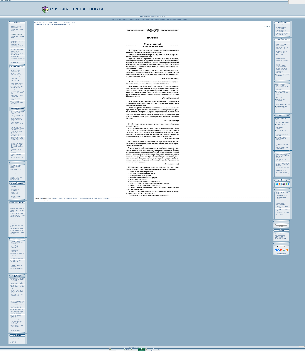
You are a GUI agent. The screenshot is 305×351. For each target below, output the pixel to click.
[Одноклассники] (279, 184)
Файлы (40, 22)
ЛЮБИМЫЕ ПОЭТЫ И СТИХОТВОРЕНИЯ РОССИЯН (281, 217)
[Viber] (285, 184)
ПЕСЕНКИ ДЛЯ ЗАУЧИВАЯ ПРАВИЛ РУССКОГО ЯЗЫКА (16, 173)
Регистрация (158, 16)
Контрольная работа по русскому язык (85, 198)
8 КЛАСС (12, 342)
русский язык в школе (72, 198)
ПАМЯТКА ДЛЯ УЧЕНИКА (15, 169)
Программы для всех (280, 236)
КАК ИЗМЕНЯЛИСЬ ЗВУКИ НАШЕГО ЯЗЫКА (15, 223)
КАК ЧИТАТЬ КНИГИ (152, 19)
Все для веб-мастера (280, 235)
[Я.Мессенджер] (276, 184)
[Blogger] (282, 185)
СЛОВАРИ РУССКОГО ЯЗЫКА (16, 206)
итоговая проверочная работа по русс (60, 198)
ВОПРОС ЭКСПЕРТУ (189, 19)
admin (48, 198)
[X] (283, 184)
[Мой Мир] (288, 184)
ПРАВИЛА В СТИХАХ (14, 171)
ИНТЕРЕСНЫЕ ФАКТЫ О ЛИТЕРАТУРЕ (280, 198)
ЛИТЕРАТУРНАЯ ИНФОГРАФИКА (282, 212)
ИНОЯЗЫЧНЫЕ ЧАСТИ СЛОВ (16, 175)
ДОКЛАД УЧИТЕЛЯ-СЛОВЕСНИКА (171, 19)
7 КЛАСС (12, 341)
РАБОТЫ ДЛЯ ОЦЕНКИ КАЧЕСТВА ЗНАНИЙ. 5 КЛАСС (17, 339)
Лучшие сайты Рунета (280, 238)
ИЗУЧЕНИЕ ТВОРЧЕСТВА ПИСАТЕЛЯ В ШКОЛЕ (280, 28)
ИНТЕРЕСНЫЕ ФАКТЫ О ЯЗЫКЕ (17, 235)
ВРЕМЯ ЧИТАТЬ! (140, 19)
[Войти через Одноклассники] (287, 250)
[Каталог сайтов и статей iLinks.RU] (148, 350)
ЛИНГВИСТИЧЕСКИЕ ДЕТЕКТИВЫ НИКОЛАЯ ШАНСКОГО (17, 216)
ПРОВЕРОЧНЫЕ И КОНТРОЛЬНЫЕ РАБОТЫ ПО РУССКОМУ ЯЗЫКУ (56, 22)
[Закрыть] (288, 3)
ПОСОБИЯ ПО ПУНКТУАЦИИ (16, 213)
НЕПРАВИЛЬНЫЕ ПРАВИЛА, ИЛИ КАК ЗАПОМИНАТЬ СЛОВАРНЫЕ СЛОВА (16, 178)
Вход (165, 16)
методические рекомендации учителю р (102, 198)
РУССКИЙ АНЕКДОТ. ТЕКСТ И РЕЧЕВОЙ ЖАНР (280, 204)
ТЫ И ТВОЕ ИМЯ (14, 218)
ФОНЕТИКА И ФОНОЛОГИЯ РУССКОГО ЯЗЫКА (16, 220)
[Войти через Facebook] (278, 250)
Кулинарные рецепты (280, 239)
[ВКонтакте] (278, 184)
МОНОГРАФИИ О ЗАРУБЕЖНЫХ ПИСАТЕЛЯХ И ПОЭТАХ (282, 34)
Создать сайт (278, 233)
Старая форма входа (281, 253)
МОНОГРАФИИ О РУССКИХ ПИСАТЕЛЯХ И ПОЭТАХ (281, 31)
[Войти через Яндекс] (281, 250)
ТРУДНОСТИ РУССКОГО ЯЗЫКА (17, 208)
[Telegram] (281, 184)
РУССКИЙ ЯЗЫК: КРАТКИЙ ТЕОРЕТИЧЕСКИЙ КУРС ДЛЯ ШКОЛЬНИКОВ (16, 166)
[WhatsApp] (286, 184)
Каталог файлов (150, 16)
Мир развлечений (279, 237)
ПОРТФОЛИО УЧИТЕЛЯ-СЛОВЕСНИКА (121, 19)
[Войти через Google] (284, 250)
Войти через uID (281, 246)
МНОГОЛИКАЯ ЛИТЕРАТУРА (281, 195)
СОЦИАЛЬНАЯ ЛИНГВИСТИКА (16, 230)
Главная (143, 16)
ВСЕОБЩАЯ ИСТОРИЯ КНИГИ (282, 200)
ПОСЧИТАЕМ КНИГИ (280, 214)
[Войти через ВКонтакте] (276, 250)
